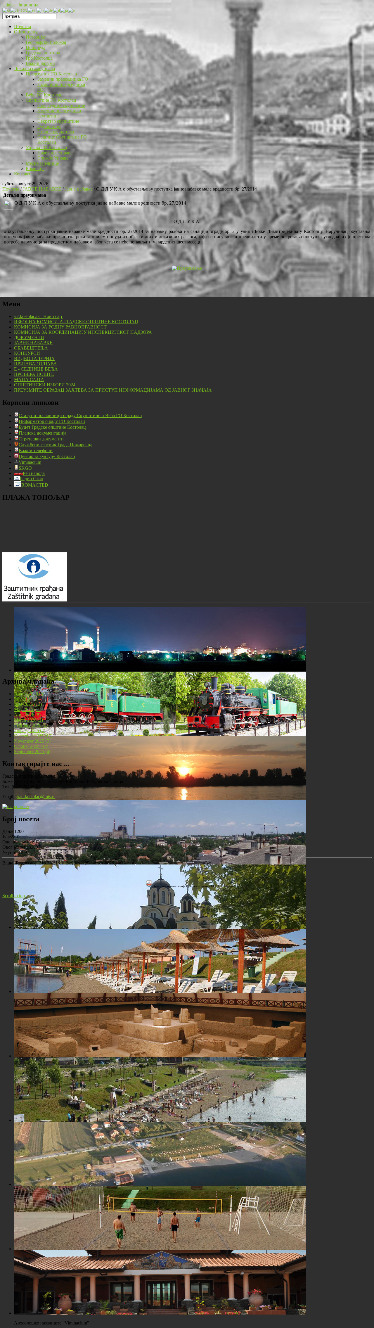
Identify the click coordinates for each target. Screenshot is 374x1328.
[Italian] (56, 10)
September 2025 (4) (32, 751)
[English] (32, 10)
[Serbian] (6, 10)
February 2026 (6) (31, 725)
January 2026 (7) (29, 730)
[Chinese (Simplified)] (18, 10)
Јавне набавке (79, 188)
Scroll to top (13, 895)
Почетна (10, 188)
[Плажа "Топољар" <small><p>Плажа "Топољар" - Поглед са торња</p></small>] (160, 1120)
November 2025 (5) (32, 741)
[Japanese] (64, 10)
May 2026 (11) (27, 709)
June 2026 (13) (28, 704)
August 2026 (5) (29, 693)
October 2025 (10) (31, 746)
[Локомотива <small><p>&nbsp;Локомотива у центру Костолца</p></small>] (160, 734)
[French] (40, 10)
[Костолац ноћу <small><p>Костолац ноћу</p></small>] (160, 670)
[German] (48, 10)
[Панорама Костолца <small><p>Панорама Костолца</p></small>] (160, 862)
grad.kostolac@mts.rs (35, 796)
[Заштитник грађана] (34, 599)
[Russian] (72, 10)
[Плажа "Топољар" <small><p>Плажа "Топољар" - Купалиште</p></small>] (160, 991)
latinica (8, 4)
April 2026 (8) (27, 714)
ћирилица (28, 4)
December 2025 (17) (33, 735)
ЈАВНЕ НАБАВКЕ (42, 188)
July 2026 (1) (26, 698)
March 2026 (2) (28, 719)
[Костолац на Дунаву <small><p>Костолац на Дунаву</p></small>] (160, 798)
